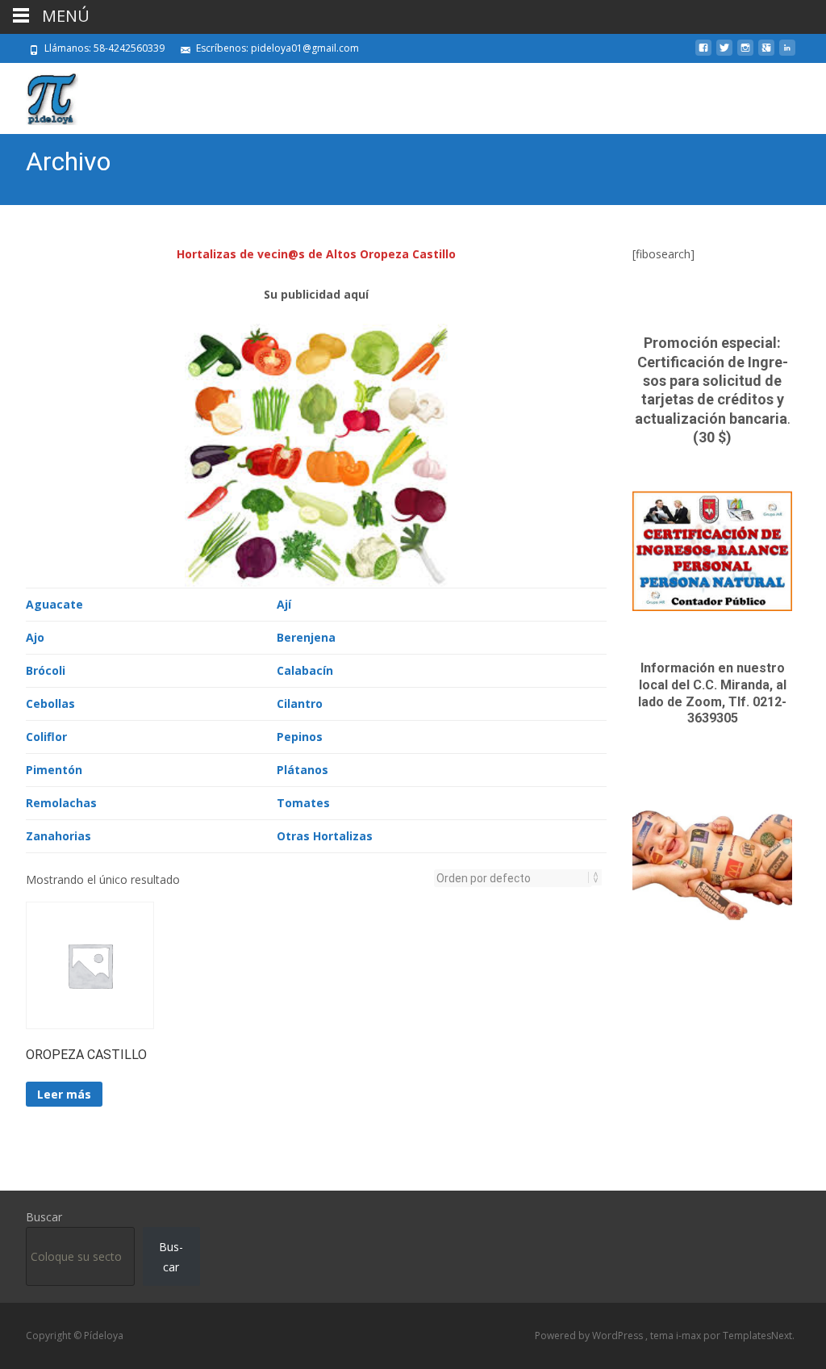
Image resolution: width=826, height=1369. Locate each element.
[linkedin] (787, 53)
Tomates (303, 802)
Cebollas (50, 703)
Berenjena (306, 637)
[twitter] (724, 53)
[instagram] (745, 53)
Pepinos (300, 736)
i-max (689, 1335)
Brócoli (45, 670)
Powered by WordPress (590, 1335)
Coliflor (46, 736)
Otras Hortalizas (325, 836)
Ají (284, 604)
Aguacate (54, 604)
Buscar (44, 1217)
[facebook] (703, 53)
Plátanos (302, 769)
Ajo (35, 637)
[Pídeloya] (39, 95)
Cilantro (300, 703)
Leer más (64, 1094)
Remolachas (61, 802)
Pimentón (54, 769)
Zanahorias (58, 836)
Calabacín (305, 670)
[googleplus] (766, 53)
